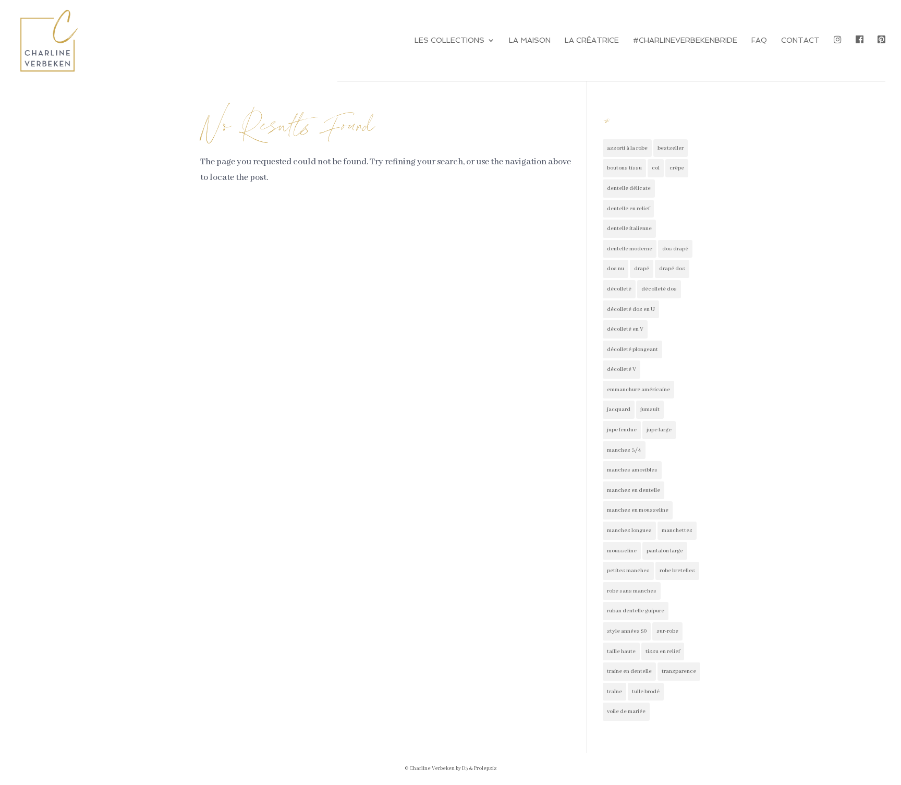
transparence (679, 671)
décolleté (619, 289)
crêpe (676, 168)
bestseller (671, 148)
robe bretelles (677, 570)
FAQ (759, 40)
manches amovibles (632, 470)
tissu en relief (663, 651)
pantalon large (665, 550)
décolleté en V (625, 329)
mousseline (622, 550)
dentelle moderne (629, 248)
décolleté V (621, 369)
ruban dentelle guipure (635, 610)
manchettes (677, 530)
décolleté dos (659, 289)
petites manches (628, 570)
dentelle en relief (628, 208)
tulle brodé (646, 691)
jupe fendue (622, 429)
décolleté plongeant (632, 349)
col (656, 168)
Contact (800, 40)
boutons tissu (624, 168)
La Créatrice (592, 40)
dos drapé (675, 248)
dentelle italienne (629, 228)
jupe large (659, 429)
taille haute (621, 651)
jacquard (618, 409)
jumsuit (650, 409)
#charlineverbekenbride (685, 40)
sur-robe (667, 631)
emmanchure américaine (638, 389)
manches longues (629, 530)
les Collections (449, 40)
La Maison (530, 40)
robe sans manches (631, 591)
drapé (641, 268)
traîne (614, 691)
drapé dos (672, 268)
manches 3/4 (624, 450)
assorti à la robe (627, 148)
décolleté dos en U (631, 309)
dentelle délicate (629, 188)
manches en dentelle (633, 490)
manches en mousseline (637, 510)
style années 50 (627, 631)
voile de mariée (626, 711)
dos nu (615, 268)
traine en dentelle (629, 671)
